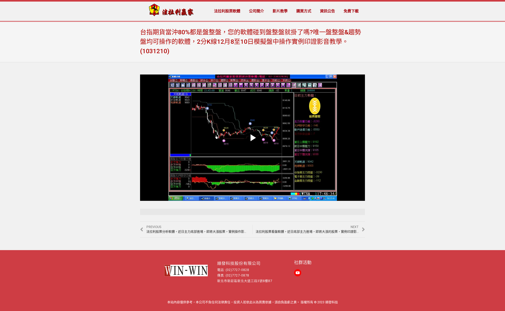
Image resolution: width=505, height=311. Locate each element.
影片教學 (280, 11)
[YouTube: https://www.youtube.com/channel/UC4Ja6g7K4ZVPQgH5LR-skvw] (297, 272)
